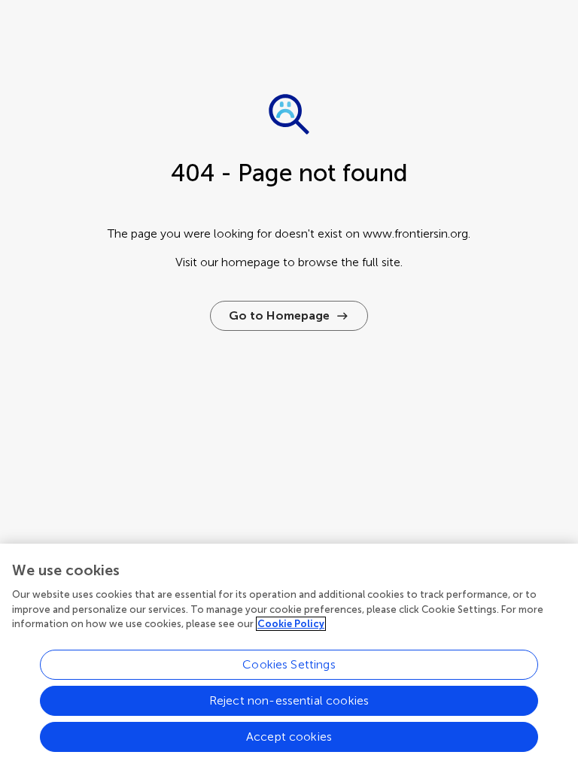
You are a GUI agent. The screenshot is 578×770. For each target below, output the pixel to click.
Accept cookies (289, 736)
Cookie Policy (290, 623)
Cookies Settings (289, 664)
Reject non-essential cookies (289, 700)
